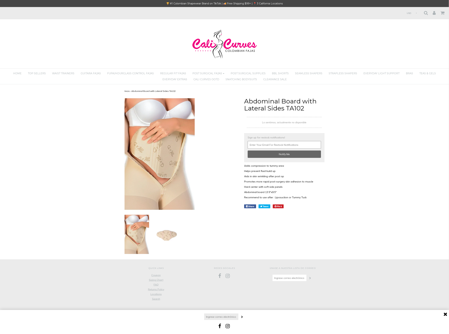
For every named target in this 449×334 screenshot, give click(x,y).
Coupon (156, 275)
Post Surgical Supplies (248, 73)
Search (156, 298)
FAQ (156, 284)
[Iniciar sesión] (432, 12)
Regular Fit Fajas (173, 73)
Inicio (127, 91)
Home (17, 73)
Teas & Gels (427, 73)
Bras (409, 73)
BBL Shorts (280, 73)
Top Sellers (37, 73)
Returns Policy (156, 289)
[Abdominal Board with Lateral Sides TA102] (137, 234)
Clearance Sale (275, 79)
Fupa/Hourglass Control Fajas (130, 73)
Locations (156, 294)
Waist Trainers (63, 73)
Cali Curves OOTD (206, 79)
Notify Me (284, 154)
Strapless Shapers (343, 73)
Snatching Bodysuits (241, 79)
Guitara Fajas (91, 73)
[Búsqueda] (424, 12)
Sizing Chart (156, 279)
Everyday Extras (174, 79)
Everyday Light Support (381, 73)
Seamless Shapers (308, 73)
